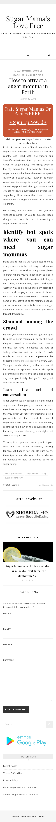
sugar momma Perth (14, 477)
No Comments (45, 485)
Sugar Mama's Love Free (28, 22)
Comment (8, 659)
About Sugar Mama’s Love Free (20, 787)
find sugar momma (13, 473)
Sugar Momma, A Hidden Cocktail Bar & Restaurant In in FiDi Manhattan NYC (28, 571)
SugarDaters (33, 139)
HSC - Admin (12, 484)
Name (7, 613)
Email (7, 628)
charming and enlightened (39, 431)
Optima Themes (36, 816)
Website (7, 644)
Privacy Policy (10, 780)
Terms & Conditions (13, 773)
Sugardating (35, 75)
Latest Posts (10, 765)
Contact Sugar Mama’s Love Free (20, 794)
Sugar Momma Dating (36, 473)
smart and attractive (24, 360)
